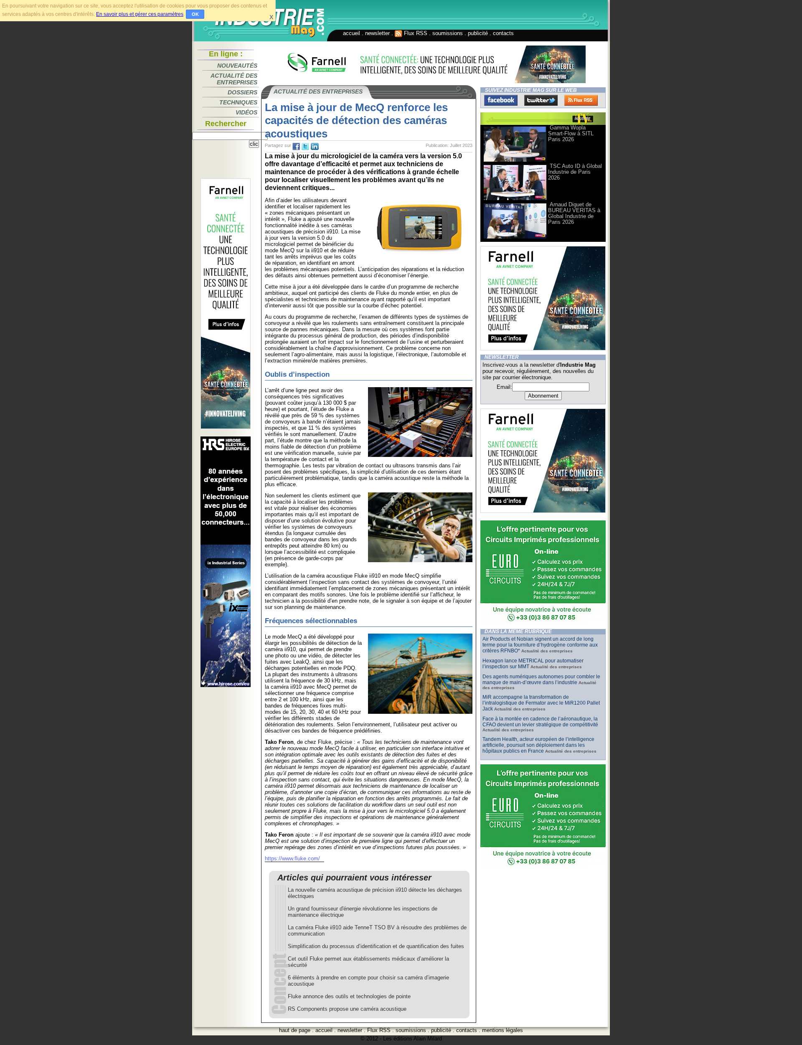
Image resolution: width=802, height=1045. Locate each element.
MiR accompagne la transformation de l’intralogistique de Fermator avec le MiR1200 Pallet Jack (541, 703)
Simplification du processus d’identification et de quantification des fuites (376, 946)
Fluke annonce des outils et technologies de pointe (349, 996)
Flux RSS (414, 33)
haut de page (294, 1030)
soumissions (447, 33)
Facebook (501, 100)
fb (296, 146)
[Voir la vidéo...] (515, 161)
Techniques (238, 102)
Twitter (541, 100)
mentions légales (502, 1030)
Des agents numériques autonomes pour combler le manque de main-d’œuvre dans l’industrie (541, 679)
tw (305, 146)
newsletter (377, 33)
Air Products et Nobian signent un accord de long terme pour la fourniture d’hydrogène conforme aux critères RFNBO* (540, 645)
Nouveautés (237, 65)
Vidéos (246, 112)
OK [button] (195, 14)
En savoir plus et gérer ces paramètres (139, 14)
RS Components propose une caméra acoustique (347, 1009)
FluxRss (581, 100)
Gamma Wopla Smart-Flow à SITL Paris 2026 (571, 133)
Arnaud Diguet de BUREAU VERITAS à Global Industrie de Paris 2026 (574, 213)
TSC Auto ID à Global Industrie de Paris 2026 (575, 172)
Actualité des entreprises (234, 79)
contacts (503, 33)
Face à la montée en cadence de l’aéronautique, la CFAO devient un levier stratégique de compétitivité (540, 722)
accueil (351, 33)
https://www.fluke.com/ (292, 858)
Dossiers (242, 92)
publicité (478, 33)
